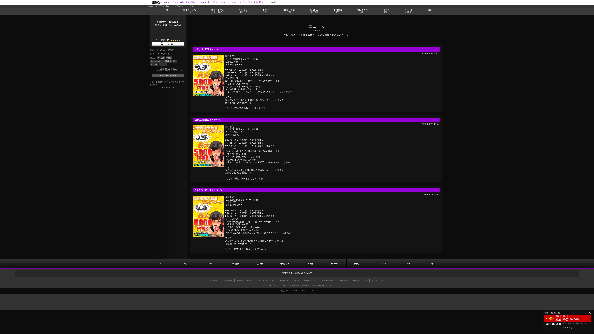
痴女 (175, 61)
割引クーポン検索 (266, 280)
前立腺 (169, 58)
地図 (430, 10)
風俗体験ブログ (328, 280)
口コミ (386, 11)
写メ (314, 11)
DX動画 (296, 280)
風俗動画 (338, 11)
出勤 (243, 11)
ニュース (408, 11)
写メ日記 (309, 264)
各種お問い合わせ (359, 280)
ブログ (362, 11)
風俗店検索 (213, 280)
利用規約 (343, 280)
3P (158, 58)
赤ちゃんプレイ (157, 61)
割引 (189, 11)
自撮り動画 (284, 264)
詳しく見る (567, 328)
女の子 (266, 11)
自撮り (289, 11)
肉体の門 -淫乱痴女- (168, 21)
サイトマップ (377, 280)
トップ (165, 10)
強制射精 (168, 61)
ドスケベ (162, 64)
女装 (163, 58)
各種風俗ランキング (245, 280)
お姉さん (154, 64)
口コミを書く (169, 44)
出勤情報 (235, 264)
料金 (217, 11)
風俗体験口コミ (310, 280)
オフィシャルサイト (167, 75)
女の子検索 (227, 280)
